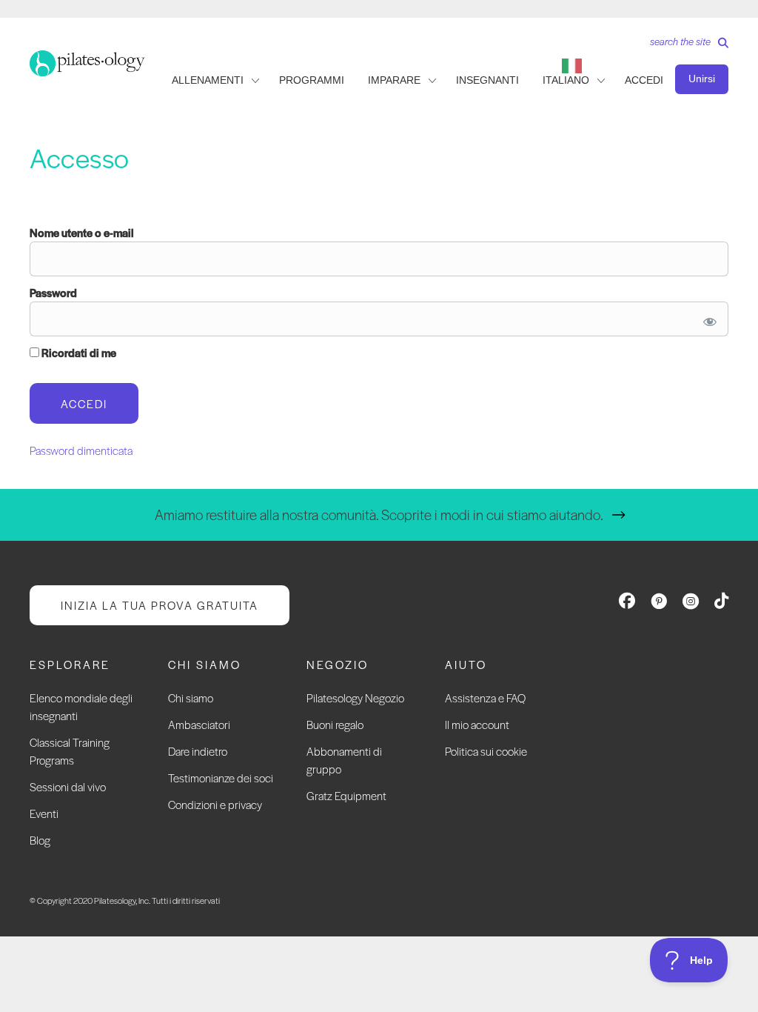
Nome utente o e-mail (82, 232)
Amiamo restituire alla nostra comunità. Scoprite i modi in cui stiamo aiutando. (379, 515)
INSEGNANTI (487, 80)
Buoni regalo (334, 724)
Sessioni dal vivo (68, 786)
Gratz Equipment (346, 795)
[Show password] (707, 319)
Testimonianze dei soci (220, 777)
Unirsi (701, 78)
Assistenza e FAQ (485, 697)
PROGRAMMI (311, 80)
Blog (40, 840)
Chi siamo (190, 697)
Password (53, 292)
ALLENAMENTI (208, 80)
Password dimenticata (81, 450)
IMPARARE (394, 80)
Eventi (44, 813)
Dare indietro (197, 751)
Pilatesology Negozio (355, 697)
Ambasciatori (199, 724)
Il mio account (477, 724)
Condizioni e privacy (215, 804)
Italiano (566, 80)
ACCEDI (644, 80)
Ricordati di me (77, 352)
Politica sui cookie (486, 751)
